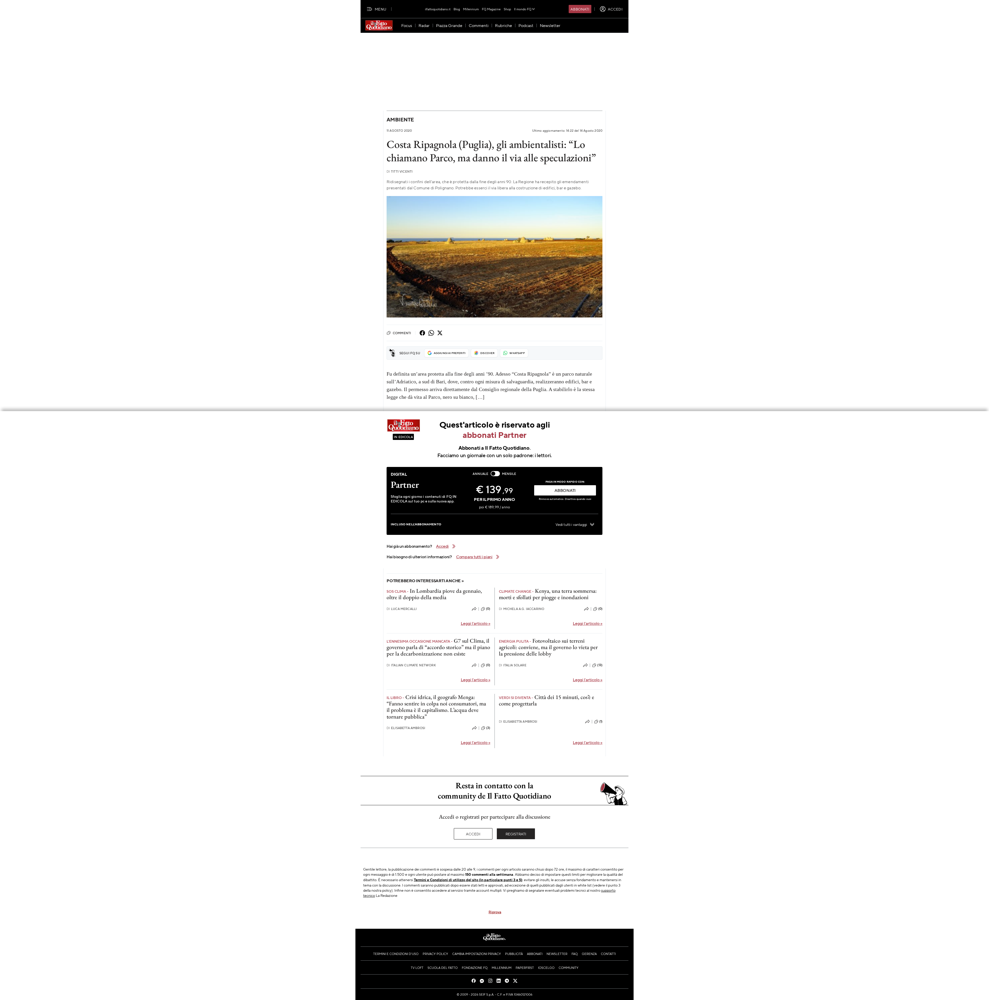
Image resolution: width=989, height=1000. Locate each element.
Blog (457, 9)
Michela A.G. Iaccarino (521, 609)
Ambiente (400, 119)
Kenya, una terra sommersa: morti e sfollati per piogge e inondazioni (548, 594)
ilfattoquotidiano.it (437, 9)
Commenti (402, 333)
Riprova (495, 911)
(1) (600, 721)
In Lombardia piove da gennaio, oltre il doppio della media (434, 594)
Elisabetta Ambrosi (406, 728)
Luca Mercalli (402, 609)
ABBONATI (565, 490)
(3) (488, 728)
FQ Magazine (491, 9)
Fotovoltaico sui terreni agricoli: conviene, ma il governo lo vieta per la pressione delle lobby (548, 647)
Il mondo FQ (522, 9)
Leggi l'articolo (475, 623)
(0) (488, 608)
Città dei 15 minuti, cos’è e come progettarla (546, 700)
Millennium (471, 9)
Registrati (516, 833)
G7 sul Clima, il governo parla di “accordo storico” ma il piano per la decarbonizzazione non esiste (438, 647)
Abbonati (579, 9)
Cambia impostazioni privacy (476, 954)
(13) (599, 665)
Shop (507, 9)
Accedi (473, 833)
